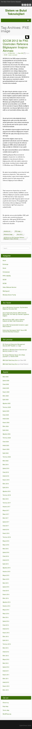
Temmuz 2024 (7, 438)
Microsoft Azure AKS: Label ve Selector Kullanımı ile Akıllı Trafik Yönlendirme (14, 320)
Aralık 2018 (6, 476)
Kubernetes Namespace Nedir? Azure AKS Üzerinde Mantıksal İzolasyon (15, 331)
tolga (19, 346)
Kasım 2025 (6, 392)
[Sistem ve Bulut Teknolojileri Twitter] (30, 5)
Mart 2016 (5, 548)
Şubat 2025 (6, 411)
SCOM (4, 283)
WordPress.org (7, 714)
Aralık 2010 (6, 682)
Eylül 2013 (6, 640)
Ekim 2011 (6, 678)
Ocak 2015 (6, 590)
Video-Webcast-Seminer (9, 287)
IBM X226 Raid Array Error (10, 360)
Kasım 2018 (6, 480)
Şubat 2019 (6, 468)
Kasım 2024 (6, 422)
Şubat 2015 (6, 587)
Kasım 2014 (6, 594)
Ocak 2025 (6, 415)
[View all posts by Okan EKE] (24, 53)
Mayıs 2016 (6, 541)
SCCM (5, 55)
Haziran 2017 (6, 506)
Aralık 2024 (6, 418)
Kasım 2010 (6, 686)
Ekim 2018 (6, 483)
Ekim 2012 (6, 655)
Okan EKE (20, 53)
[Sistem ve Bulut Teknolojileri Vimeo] (28, 5)
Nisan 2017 (6, 514)
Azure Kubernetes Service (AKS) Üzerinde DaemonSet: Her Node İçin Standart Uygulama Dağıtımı (16, 314)
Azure (4, 260)
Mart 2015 (5, 583)
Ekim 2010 (6, 690)
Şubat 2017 (6, 522)
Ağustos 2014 (6, 602)
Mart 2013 (5, 648)
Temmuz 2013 (7, 644)
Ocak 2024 (6, 441)
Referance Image (8, 234)
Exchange (5, 264)
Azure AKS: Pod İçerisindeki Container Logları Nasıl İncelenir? (15, 325)
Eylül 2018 (6, 487)
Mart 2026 (5, 377)
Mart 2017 (5, 518)
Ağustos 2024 (6, 434)
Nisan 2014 (6, 613)
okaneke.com (7, 231)
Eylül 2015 (6, 564)
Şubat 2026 (6, 380)
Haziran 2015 (6, 571)
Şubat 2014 (6, 621)
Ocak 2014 (6, 625)
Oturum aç (6, 702)
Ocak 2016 (6, 556)
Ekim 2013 (6, 636)
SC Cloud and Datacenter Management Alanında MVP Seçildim (14, 345)
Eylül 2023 (6, 453)
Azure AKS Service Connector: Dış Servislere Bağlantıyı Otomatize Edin (15, 308)
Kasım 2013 (6, 632)
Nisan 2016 (6, 545)
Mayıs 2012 (6, 659)
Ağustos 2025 (6, 403)
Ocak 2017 (6, 526)
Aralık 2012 (6, 652)
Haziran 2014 (6, 606)
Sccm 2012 (19, 234)
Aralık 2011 (6, 671)
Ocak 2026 (6, 384)
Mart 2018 (5, 499)
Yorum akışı (6, 710)
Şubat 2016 (6, 552)
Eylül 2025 (6, 399)
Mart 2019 (5, 464)
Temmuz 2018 (7, 495)
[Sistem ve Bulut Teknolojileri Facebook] (25, 5)
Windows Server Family (9, 295)
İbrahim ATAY (14, 356)
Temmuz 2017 (7, 503)
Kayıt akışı (5, 706)
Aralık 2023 (6, 445)
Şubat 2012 (6, 667)
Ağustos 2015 (6, 568)
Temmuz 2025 (7, 407)
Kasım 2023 (6, 449)
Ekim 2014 (6, 598)
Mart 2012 (5, 663)
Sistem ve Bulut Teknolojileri (16, 12)
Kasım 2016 (6, 533)
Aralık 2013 (6, 629)
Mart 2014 (5, 617)
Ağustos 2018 (6, 491)
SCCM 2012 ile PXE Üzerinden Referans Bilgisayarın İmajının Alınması (15, 45)
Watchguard (6, 291)
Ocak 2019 (6, 472)
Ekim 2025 (6, 396)
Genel (4, 268)
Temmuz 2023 (7, 457)
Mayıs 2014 (6, 610)
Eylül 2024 (6, 430)
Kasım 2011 (6, 675)
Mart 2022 (5, 461)
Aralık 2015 (6, 560)
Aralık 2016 (6, 529)
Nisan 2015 (6, 579)
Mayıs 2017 (6, 510)
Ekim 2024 (6, 426)
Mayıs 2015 (6, 575)
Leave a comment (12, 55)
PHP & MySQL (7, 276)
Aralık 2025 (6, 388)
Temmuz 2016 (7, 537)
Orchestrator (6, 272)
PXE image (17, 231)
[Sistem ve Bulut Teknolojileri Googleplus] (23, 5)
